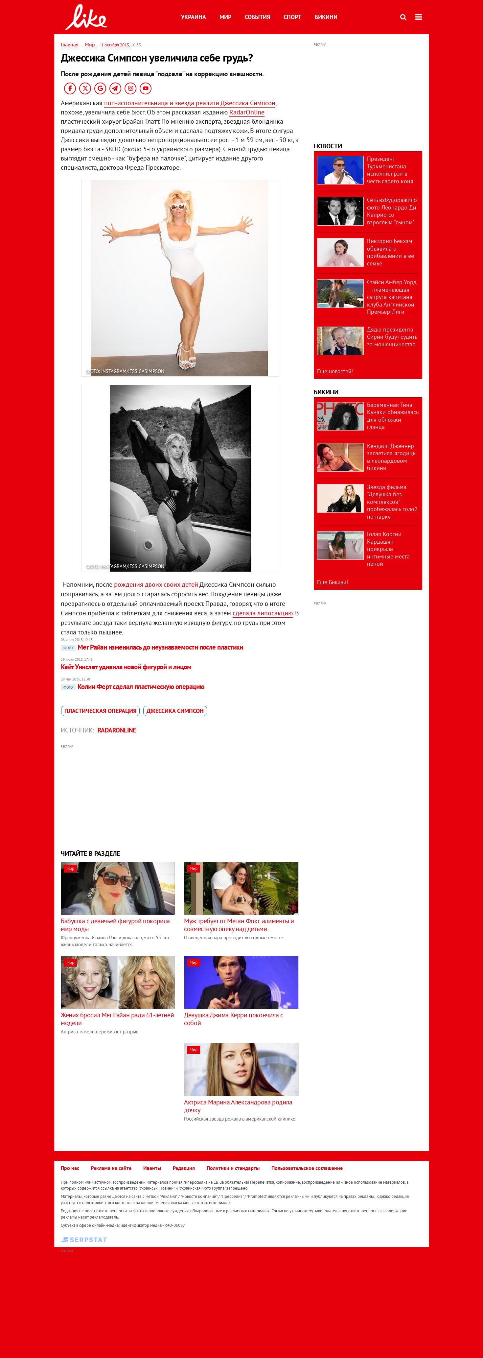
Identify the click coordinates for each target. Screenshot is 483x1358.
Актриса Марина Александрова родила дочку (238, 1106)
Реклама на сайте (111, 1168)
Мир (225, 17)
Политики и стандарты (233, 1168)
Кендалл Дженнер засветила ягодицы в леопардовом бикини (392, 457)
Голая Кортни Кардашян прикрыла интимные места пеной (388, 548)
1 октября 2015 (115, 45)
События (257, 17)
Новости (328, 146)
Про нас (70, 1168)
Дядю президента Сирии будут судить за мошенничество (392, 337)
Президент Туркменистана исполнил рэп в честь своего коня (390, 170)
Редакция (184, 1168)
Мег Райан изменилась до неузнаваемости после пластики (153, 647)
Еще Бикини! (332, 582)
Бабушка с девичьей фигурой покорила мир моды (115, 925)
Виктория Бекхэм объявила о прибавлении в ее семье (390, 252)
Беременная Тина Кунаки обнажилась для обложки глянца (392, 416)
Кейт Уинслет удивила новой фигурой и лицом (126, 666)
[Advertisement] (180, 796)
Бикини (326, 17)
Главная (70, 44)
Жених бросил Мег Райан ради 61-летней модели (117, 1019)
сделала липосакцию (263, 613)
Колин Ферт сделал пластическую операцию (133, 686)
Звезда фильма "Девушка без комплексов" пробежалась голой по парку (392, 501)
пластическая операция (100, 711)
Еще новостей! (335, 371)
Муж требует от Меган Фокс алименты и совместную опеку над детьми (239, 925)
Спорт (292, 17)
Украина (193, 17)
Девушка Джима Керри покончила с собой (233, 1019)
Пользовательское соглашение (307, 1168)
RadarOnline (246, 112)
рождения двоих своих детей (156, 584)
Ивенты (152, 1168)
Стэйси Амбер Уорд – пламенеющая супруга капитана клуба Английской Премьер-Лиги (392, 296)
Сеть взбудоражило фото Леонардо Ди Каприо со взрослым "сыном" (392, 211)
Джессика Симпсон (175, 711)
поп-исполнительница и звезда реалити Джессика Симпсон (189, 103)
